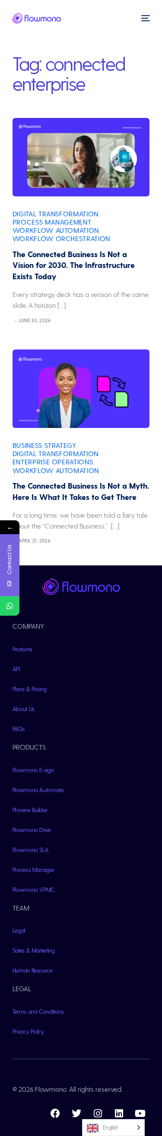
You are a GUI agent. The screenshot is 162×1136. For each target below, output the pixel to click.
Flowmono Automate (38, 789)
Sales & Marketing (34, 950)
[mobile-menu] (145, 18)
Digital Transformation (55, 213)
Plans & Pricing (30, 688)
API (16, 668)
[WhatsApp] (9, 606)
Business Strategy (44, 445)
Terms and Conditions (38, 1011)
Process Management (52, 221)
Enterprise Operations (53, 461)
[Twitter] (76, 1113)
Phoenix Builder (30, 809)
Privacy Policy (28, 1031)
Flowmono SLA (31, 849)
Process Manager (33, 869)
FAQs (19, 728)
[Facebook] (55, 1113)
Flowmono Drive (32, 829)
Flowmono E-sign (33, 770)
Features (22, 649)
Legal (19, 930)
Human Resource (33, 970)
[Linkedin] (118, 1113)
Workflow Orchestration (61, 238)
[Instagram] (97, 1113)
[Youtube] (139, 1113)
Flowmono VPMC (33, 889)
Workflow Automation (56, 230)
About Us (24, 708)
